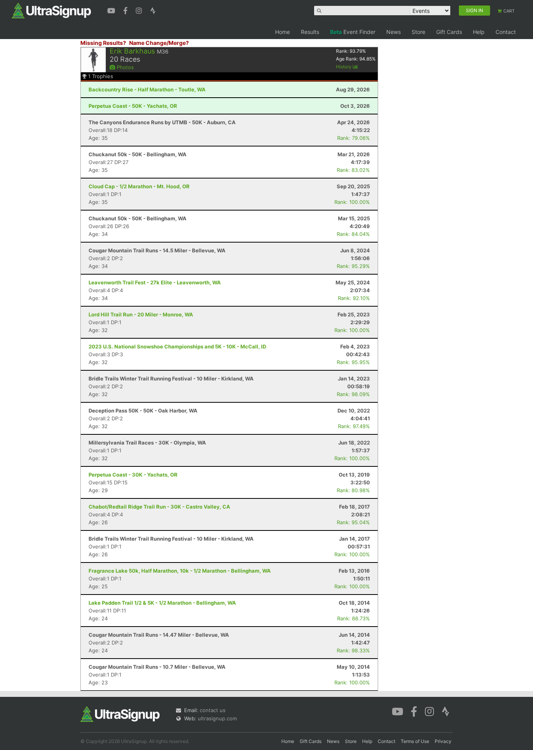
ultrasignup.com (217, 718)
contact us (213, 710)
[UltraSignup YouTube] (112, 10)
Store (418, 32)
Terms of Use (415, 741)
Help (479, 32)
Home (282, 32)
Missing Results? (103, 42)
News (393, 32)
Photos (124, 67)
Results (310, 32)
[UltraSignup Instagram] (140, 10)
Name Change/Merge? (159, 42)
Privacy (443, 741)
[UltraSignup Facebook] (126, 10)
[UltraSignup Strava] (153, 10)
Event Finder (352, 32)
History (344, 67)
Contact (506, 32)
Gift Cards (449, 32)
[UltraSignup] (51, 10)
